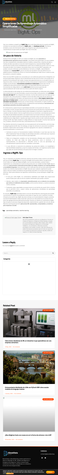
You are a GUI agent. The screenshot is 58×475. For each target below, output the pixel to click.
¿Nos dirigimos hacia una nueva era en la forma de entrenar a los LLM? (28, 435)
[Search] (53, 253)
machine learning (24, 210)
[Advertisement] (29, 283)
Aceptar (50, 472)
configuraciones (10, 473)
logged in (11, 245)
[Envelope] (45, 457)
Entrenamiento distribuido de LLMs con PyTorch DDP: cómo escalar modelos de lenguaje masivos (27, 388)
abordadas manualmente (10, 101)
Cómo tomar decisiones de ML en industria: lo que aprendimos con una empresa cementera (28, 342)
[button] (52, 2)
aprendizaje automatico (12, 210)
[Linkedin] (42, 457)
